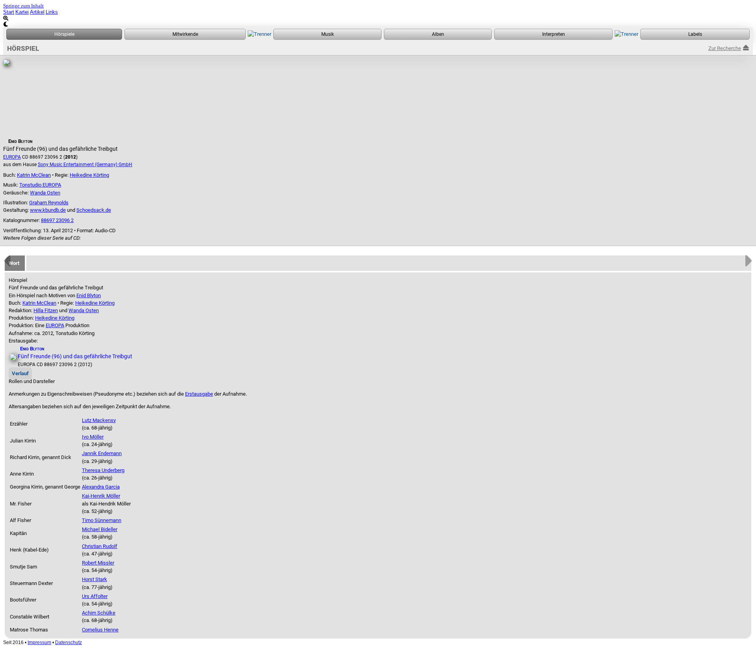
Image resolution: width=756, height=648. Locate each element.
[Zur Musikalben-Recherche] (438, 34)
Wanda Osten (45, 193)
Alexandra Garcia (101, 487)
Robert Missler (98, 563)
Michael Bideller (99, 529)
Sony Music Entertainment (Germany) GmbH (85, 164)
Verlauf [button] (20, 373)
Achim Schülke (98, 613)
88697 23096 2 (57, 220)
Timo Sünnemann (101, 520)
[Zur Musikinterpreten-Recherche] (553, 34)
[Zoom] (378, 18)
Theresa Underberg (103, 470)
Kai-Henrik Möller (101, 496)
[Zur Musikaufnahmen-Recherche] (327, 34)
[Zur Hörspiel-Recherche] (64, 34)
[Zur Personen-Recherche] (185, 34)
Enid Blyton (88, 295)
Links (52, 12)
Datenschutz (68, 642)
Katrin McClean (34, 175)
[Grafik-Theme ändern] (378, 24)
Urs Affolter (94, 596)
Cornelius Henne (100, 630)
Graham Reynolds (49, 203)
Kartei (22, 12)
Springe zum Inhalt (23, 6)
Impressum (39, 642)
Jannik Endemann (102, 453)
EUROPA (12, 157)
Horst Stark (94, 579)
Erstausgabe (199, 394)
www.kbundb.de (48, 210)
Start (8, 12)
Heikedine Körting (89, 175)
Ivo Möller (93, 437)
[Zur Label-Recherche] (695, 34)
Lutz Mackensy (99, 420)
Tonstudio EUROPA (40, 185)
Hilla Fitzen (45, 310)
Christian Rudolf (99, 546)
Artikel (37, 12)
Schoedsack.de (93, 210)
